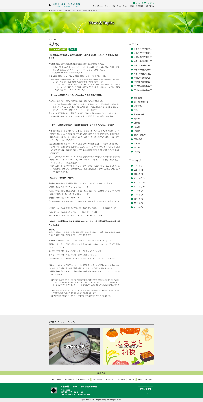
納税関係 (138, 106)
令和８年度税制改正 (143, 49)
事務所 (131, 6)
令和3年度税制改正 (142, 70)
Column (107, 6)
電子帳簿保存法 (141, 102)
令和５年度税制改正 (143, 61)
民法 (136, 110)
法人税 (137, 127)
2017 (136, 203)
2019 (136, 195)
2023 (136, 178)
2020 (136, 191)
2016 (136, 207)
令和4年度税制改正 (142, 65)
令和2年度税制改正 (142, 74)
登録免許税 (139, 115)
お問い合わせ (149, 6)
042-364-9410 (144, 3)
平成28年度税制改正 (143, 90)
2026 (136, 166)
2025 (136, 170)
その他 (137, 152)
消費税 (137, 131)
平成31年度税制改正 (143, 78)
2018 (136, 199)
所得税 (137, 123)
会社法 (137, 144)
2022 (136, 182)
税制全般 (138, 98)
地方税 (137, 148)
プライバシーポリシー (145, 393)
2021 (136, 187)
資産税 (137, 119)
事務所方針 (139, 6)
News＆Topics (98, 6)
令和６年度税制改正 (143, 57)
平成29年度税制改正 (143, 86)
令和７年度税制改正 (143, 53)
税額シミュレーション (119, 6)
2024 (136, 174)
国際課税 (138, 139)
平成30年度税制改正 (143, 82)
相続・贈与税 (140, 135)
